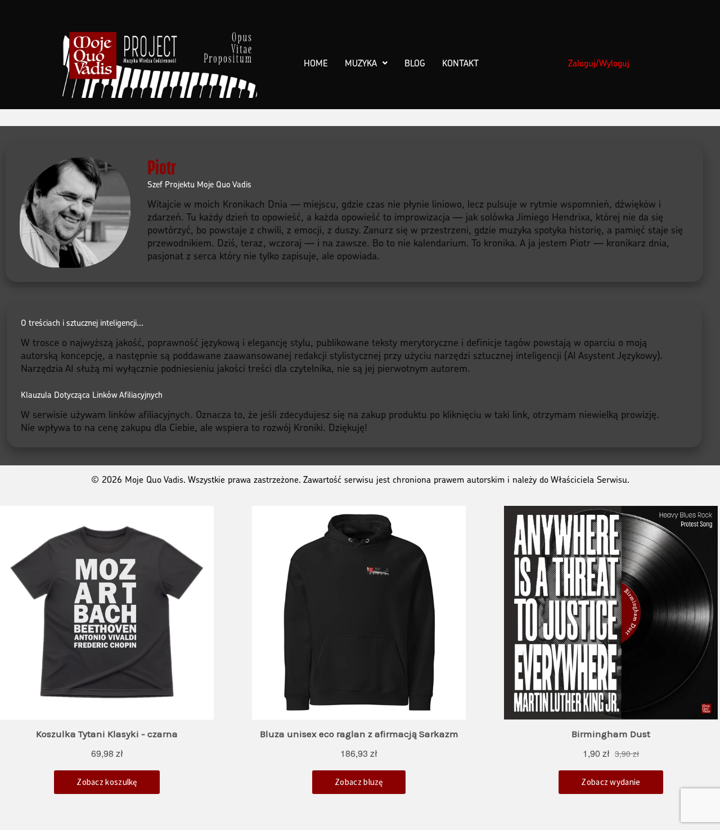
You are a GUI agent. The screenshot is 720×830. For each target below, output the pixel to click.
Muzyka (361, 63)
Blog (414, 63)
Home (316, 63)
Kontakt (460, 63)
